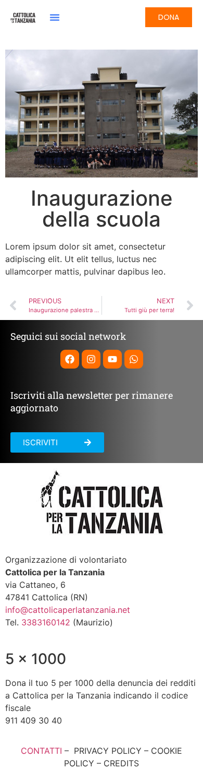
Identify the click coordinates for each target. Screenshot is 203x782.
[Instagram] (91, 359)
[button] (54, 17)
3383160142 (45, 622)
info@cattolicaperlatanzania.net (67, 610)
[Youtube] (112, 359)
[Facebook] (69, 359)
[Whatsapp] (133, 359)
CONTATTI (41, 750)
